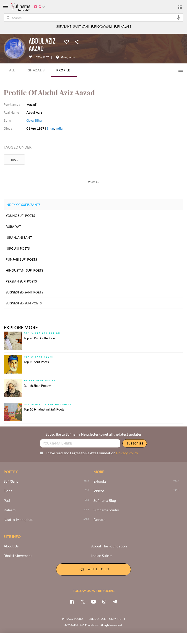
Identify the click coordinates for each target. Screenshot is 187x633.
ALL (12, 70)
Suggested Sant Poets (24, 292)
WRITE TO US (98, 569)
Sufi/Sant (11, 481)
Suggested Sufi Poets (24, 303)
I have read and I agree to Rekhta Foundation (92, 453)
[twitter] (82, 601)
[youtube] (93, 601)
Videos (99, 491)
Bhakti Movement (18, 555)
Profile (63, 70)
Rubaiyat (13, 226)
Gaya (64, 57)
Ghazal (36, 70)
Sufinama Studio (106, 510)
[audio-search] (178, 17)
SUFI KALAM (122, 26)
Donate (99, 519)
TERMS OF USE (96, 618)
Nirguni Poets (18, 248)
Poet (14, 159)
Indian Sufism (101, 555)
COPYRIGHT (117, 618)
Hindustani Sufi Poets (24, 270)
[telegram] (115, 601)
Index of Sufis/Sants (23, 205)
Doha (8, 491)
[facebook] (72, 601)
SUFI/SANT (63, 26)
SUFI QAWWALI (101, 26)
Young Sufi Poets (20, 215)
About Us (11, 546)
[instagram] (104, 601)
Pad (7, 500)
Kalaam (10, 510)
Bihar (39, 120)
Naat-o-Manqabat (18, 519)
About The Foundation (109, 546)
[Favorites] (66, 41)
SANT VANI (81, 26)
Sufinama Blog (105, 500)
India (71, 57)
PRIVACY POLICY (73, 618)
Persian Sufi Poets (21, 281)
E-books (100, 481)
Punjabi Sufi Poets (21, 259)
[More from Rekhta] (180, 7)
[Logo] (20, 7)
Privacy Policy (127, 453)
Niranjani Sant (19, 237)
